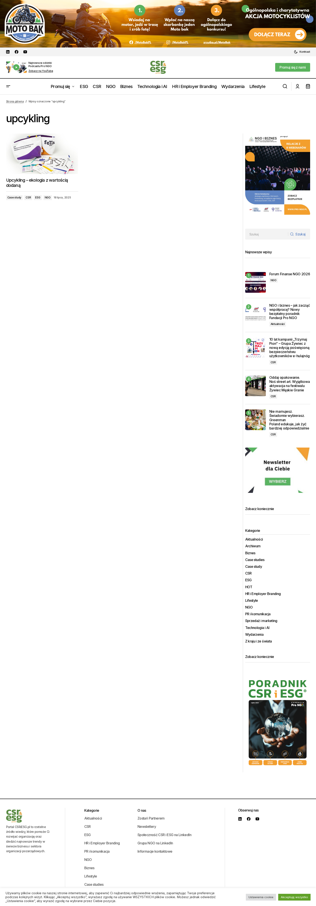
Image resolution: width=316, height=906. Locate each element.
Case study (14, 197)
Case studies (255, 560)
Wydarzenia (254, 634)
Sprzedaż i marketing (261, 621)
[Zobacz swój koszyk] (308, 86)
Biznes (250, 553)
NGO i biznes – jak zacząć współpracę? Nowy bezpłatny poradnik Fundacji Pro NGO (289, 311)
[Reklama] (158, 23)
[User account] (297, 86)
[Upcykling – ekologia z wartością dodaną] (42, 154)
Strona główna (15, 101)
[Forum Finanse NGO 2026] (255, 282)
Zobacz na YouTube (40, 71)
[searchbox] (266, 234)
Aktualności (278, 324)
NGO (48, 197)
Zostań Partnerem (151, 818)
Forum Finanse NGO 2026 (289, 274)
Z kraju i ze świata (258, 641)
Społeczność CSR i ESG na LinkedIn (164, 835)
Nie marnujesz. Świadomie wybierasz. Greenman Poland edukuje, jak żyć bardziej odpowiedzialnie (289, 419)
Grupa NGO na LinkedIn (155, 843)
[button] (302, 51)
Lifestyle (251, 600)
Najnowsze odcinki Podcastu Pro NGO (40, 64)
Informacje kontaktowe (154, 851)
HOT (248, 587)
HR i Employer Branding (263, 594)
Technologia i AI (257, 628)
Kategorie (91, 810)
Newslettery (146, 826)
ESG (37, 197)
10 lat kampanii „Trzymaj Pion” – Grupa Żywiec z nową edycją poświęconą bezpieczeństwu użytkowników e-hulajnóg (289, 347)
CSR (28, 197)
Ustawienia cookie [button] (260, 897)
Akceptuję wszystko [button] (294, 897)
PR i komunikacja (258, 614)
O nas (141, 810)
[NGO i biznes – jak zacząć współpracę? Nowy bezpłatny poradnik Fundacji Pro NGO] (255, 313)
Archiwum (253, 546)
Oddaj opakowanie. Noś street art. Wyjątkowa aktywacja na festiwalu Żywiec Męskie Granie (289, 383)
